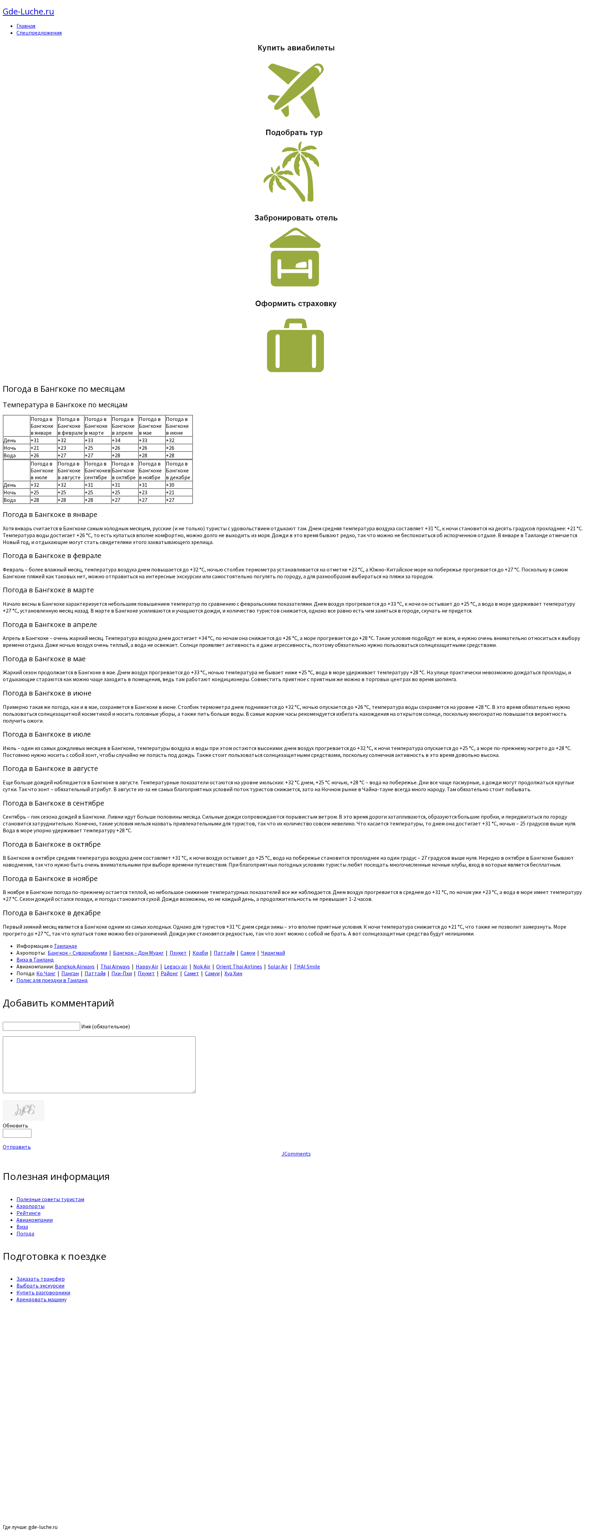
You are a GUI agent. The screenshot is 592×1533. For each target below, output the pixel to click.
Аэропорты (30, 1206)
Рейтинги (28, 1212)
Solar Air (278, 966)
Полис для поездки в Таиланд (52, 980)
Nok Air (201, 966)
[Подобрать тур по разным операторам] (296, 202)
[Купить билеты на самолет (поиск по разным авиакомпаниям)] (296, 80)
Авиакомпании (34, 1219)
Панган (70, 973)
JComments (296, 1153)
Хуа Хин (233, 973)
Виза (22, 1226)
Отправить (17, 1146)
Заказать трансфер (40, 1278)
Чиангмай (273, 952)
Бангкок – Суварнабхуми (77, 952)
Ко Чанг (46, 973)
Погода (25, 1233)
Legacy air (175, 966)
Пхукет (178, 952)
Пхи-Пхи (121, 973)
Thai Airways (115, 966)
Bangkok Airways (75, 966)
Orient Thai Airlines (239, 966)
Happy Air (147, 966)
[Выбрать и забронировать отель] (296, 288)
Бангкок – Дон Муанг (138, 952)
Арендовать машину (41, 1299)
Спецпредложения (39, 32)
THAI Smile (307, 966)
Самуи (248, 952)
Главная (25, 25)
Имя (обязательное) (105, 1026)
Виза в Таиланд (35, 959)
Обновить (15, 1125)
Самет (191, 973)
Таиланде (65, 945)
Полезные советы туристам (50, 1199)
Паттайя (224, 952)
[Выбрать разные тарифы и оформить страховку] (296, 374)
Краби (200, 952)
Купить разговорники (43, 1292)
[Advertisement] (208, 1356)
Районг (169, 973)
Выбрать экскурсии (40, 1285)
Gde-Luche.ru (28, 11)
